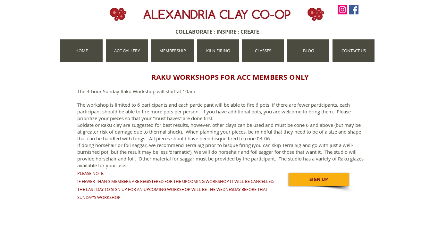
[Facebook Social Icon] (353, 9)
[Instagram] (342, 9)
